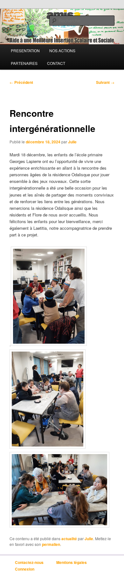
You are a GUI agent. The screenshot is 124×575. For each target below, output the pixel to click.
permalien (51, 544)
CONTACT (56, 63)
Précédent (21, 82)
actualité (69, 538)
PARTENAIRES (24, 63)
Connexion (24, 569)
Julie (72, 142)
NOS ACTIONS (62, 50)
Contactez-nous (29, 562)
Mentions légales (71, 562)
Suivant (105, 82)
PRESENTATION (25, 50)
